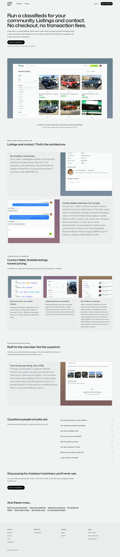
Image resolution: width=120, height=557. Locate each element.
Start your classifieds (15, 42)
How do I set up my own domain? (71, 436)
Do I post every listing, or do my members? (73, 420)
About (62, 532)
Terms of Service (93, 535)
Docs (8, 539)
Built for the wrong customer (17, 508)
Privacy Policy (92, 532)
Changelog (10, 542)
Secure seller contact (21, 510)
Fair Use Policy (92, 539)
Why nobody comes (38, 510)
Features (19, 3)
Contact (63, 535)
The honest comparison (37, 508)
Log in (96, 3)
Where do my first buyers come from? (72, 452)
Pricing (27, 3)
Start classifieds (107, 3)
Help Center (37, 532)
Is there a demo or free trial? (69, 458)
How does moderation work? (69, 431)
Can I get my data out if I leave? (70, 447)
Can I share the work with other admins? (73, 425)
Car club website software (56, 510)
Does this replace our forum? (69, 442)
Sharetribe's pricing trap (56, 508)
